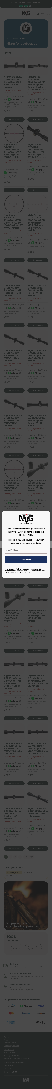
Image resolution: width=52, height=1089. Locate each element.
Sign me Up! (26, 559)
